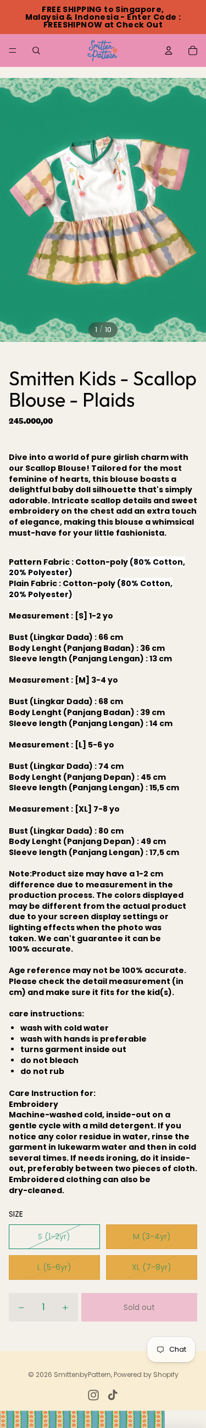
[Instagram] (93, 1395)
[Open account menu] (169, 50)
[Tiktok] (112, 1395)
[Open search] (36, 50)
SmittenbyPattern (82, 1374)
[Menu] (12, 50)
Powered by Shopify (146, 1374)
